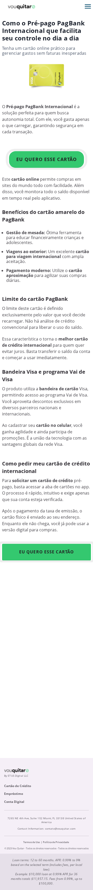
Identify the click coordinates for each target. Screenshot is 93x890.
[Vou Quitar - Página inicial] (21, 6)
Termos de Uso (31, 842)
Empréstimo (13, 793)
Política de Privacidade (56, 842)
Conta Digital (14, 801)
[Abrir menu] (88, 6)
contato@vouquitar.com (60, 828)
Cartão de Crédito (17, 786)
